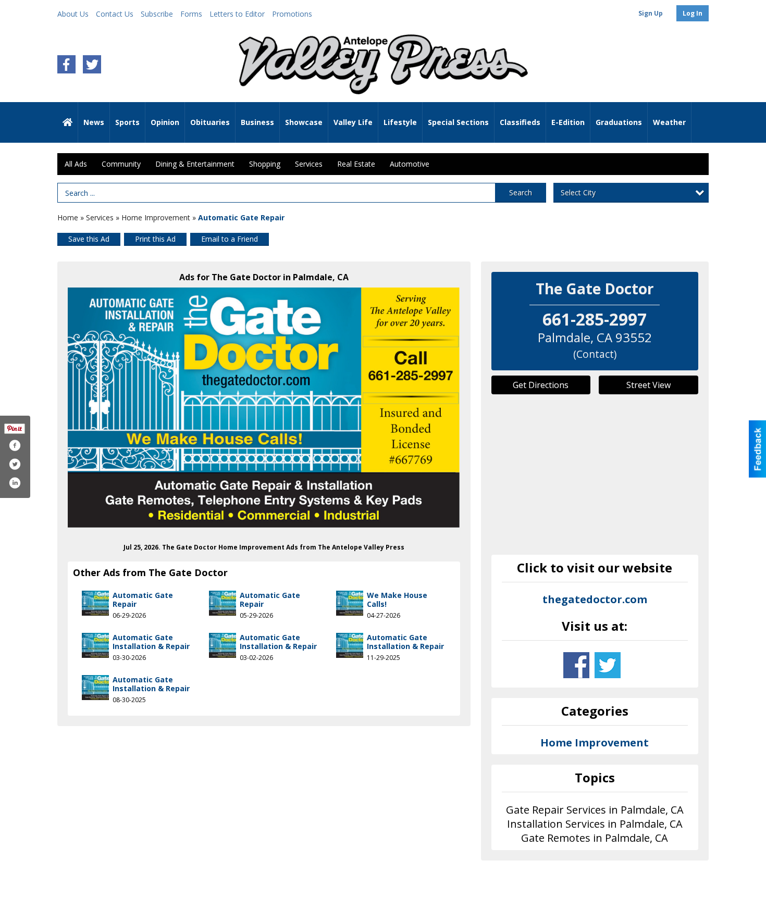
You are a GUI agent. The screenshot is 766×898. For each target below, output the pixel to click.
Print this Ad (155, 239)
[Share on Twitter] (14, 464)
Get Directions (541, 385)
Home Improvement (155, 217)
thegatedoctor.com (594, 599)
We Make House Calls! (397, 599)
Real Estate (356, 164)
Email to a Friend (229, 239)
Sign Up (650, 13)
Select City (578, 192)
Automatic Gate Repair (143, 599)
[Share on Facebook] (14, 445)
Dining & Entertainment (194, 164)
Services (309, 164)
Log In (692, 13)
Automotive (409, 164)
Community (121, 164)
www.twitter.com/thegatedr (608, 665)
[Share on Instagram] (14, 483)
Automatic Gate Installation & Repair (151, 642)
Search (520, 192)
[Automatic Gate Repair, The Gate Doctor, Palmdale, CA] (264, 408)
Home (67, 217)
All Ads (76, 164)
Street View (648, 385)
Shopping (264, 164)
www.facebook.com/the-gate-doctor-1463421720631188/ (576, 665)
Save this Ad (88, 239)
